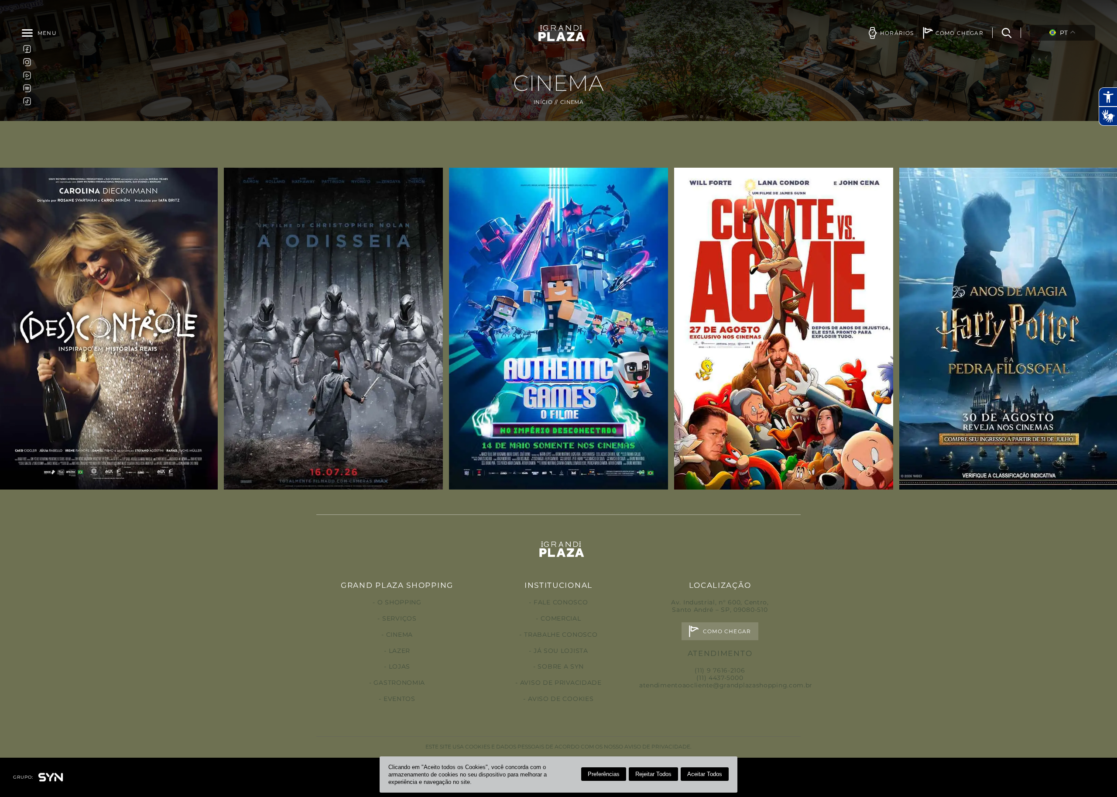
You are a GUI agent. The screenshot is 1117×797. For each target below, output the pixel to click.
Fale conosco (561, 602)
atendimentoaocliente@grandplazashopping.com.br (725, 685)
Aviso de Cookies (560, 699)
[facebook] (27, 49)
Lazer (399, 651)
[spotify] (27, 88)
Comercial (561, 618)
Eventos (399, 699)
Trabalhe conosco (560, 634)
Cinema (399, 634)
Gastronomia (399, 683)
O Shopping (399, 602)
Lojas (399, 666)
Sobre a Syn (561, 666)
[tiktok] (27, 101)
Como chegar (727, 631)
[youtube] (27, 75)
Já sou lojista (561, 651)
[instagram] (27, 62)
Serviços (399, 618)
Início (543, 102)
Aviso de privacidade (561, 683)
